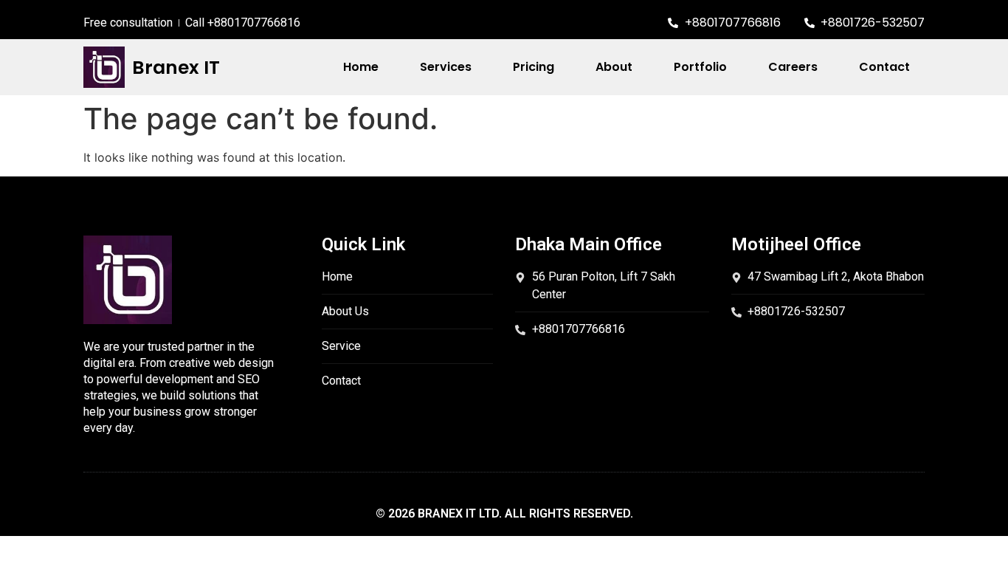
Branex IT (176, 67)
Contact (884, 66)
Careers (793, 66)
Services (446, 66)
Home (361, 66)
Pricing (533, 66)
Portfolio (700, 66)
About (614, 66)
